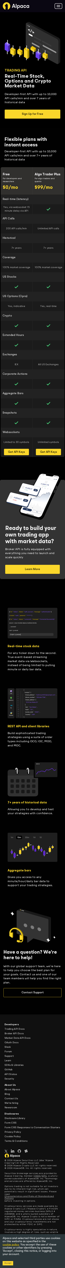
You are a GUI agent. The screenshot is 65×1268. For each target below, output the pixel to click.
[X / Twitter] (6, 1152)
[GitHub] (19, 1151)
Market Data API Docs (18, 1038)
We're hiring (11, 1103)
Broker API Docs (14, 1033)
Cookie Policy (13, 1136)
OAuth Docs (12, 1042)
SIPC (44, 1176)
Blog (7, 1094)
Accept (7, 1263)
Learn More (32, 569)
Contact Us (11, 1098)
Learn (8, 1060)
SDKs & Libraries (14, 1065)
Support (9, 1056)
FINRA (37, 1176)
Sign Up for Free (32, 114)
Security (9, 1079)
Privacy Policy (13, 1132)
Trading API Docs (15, 1029)
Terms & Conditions (16, 1141)
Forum (8, 1051)
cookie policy (11, 1244)
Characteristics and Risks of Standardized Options (29, 1197)
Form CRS (10, 1123)
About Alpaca (12, 1089)
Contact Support (32, 992)
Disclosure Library (15, 1118)
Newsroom (11, 1107)
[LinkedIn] (12, 1151)
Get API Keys (16, 452)
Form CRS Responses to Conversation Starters (32, 1127)
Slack (8, 1047)
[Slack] (26, 1151)
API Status (11, 1074)
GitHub (9, 1069)
